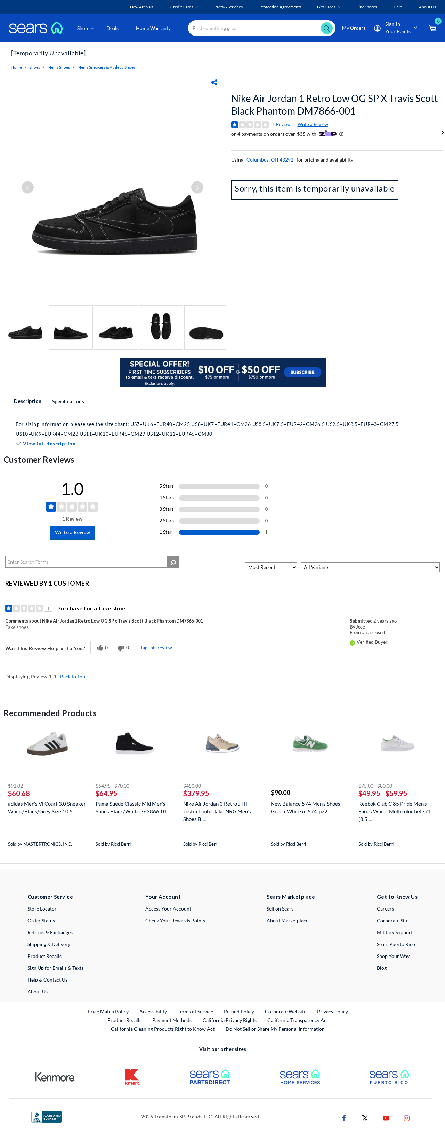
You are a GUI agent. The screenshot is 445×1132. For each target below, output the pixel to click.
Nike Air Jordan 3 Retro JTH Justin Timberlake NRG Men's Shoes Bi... (217, 811)
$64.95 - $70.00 (112, 786)
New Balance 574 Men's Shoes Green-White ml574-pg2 (305, 807)
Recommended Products (50, 713)
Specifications (68, 401)
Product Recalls (44, 956)
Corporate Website (286, 1011)
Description (27, 401)
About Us (37, 991)
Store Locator (42, 909)
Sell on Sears (280, 909)
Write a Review (313, 124)
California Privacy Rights (230, 1020)
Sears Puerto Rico (396, 944)
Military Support (395, 932)
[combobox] (261, 28)
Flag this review (155, 647)
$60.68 (19, 793)
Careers (385, 909)
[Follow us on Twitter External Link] (365, 1118)
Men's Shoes (58, 67)
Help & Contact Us (47, 980)
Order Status (41, 920)
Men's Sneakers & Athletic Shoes (106, 67)
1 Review (281, 124)
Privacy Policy (332, 1011)
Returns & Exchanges (50, 932)
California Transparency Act (297, 1020)
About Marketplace (287, 920)
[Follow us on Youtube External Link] (386, 1118)
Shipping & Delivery (48, 944)
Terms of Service (195, 1011)
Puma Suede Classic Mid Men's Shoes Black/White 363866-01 (131, 807)
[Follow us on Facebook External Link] (344, 1118)
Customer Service (50, 896)
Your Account (163, 896)
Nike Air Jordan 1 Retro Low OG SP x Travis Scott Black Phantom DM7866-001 (334, 104)
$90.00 (280, 792)
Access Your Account (168, 909)
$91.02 (15, 786)
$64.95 (107, 793)
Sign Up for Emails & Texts (55, 968)
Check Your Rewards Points (175, 920)
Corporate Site (392, 920)
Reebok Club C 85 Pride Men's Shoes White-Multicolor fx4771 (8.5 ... (394, 811)
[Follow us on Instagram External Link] (407, 1118)
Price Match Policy (108, 1011)
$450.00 (192, 786)
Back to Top (72, 676)
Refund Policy (239, 1011)
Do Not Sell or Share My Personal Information (275, 1029)
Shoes (34, 67)
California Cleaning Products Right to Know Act (163, 1029)
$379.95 (196, 793)
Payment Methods (172, 1020)
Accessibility (153, 1011)
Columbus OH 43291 (269, 160)
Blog (382, 968)
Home (16, 67)
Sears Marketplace (291, 896)
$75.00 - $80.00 (375, 786)
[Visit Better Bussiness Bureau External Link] (46, 1116)
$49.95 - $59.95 (382, 793)
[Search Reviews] (173, 562)
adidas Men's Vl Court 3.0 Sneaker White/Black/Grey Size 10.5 (47, 807)
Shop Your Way (393, 956)
